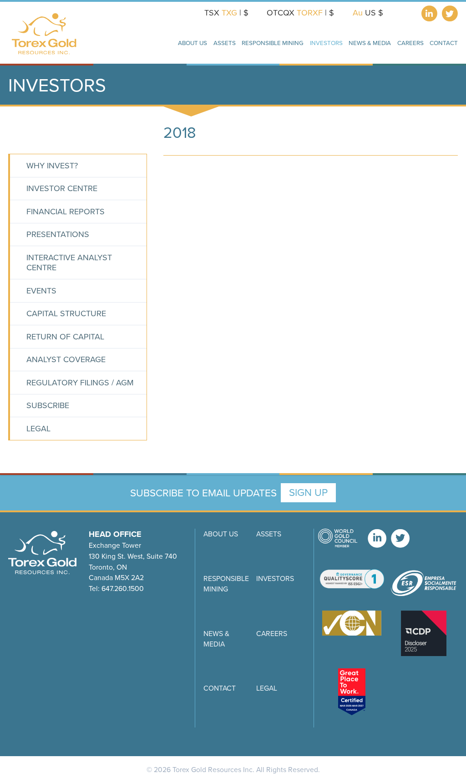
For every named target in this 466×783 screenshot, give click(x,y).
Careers (410, 42)
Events (41, 291)
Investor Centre (61, 188)
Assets (268, 534)
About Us (220, 534)
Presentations (57, 234)
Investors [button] (326, 42)
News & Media (216, 639)
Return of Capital (65, 337)
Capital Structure (66, 313)
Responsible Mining (226, 584)
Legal (38, 428)
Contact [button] (444, 42)
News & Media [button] (370, 42)
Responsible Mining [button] (273, 42)
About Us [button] (192, 42)
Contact (219, 688)
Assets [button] (224, 42)
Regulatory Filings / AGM (80, 383)
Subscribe (47, 405)
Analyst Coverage (66, 359)
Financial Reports (65, 211)
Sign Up (308, 492)
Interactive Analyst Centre (69, 263)
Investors (275, 578)
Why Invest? (52, 166)
